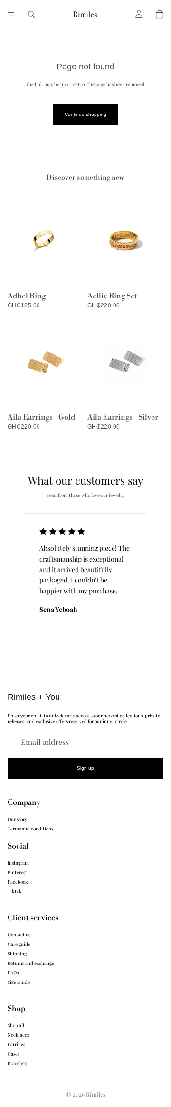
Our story (17, 819)
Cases (13, 1053)
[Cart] (159, 14)
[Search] (31, 14)
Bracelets (17, 1063)
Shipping (17, 953)
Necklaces (18, 1034)
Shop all (16, 1025)
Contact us (19, 934)
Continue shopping (85, 114)
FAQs (13, 972)
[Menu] (11, 14)
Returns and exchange (31, 963)
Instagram (18, 862)
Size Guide (19, 982)
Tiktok (15, 891)
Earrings (16, 1044)
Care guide (19, 944)
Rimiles (95, 1094)
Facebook (18, 881)
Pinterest (17, 872)
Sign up (85, 768)
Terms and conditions (30, 828)
